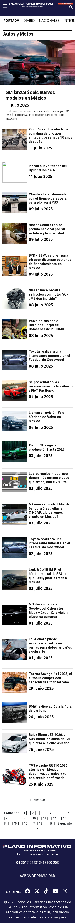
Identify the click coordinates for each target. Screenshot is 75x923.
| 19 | (51, 823)
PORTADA (11, 20)
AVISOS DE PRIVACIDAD (37, 876)
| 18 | (41, 823)
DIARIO (29, 20)
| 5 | (59, 813)
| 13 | (65, 818)
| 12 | (54, 818)
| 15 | (15, 823)
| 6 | (68, 813)
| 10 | (34, 818)
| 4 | (50, 813)
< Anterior (11, 813)
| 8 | (15, 818)
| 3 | (42, 813)
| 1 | (24, 813)
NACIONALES (49, 20)
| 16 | (26, 823)
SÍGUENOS (14, 892)
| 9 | (24, 818)
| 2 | (33, 813)
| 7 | (7, 818)
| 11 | (44, 818)
